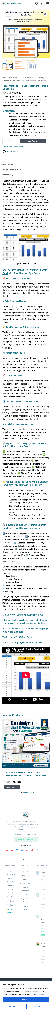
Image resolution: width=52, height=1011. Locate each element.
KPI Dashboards (10, 872)
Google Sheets (10, 891)
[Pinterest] (32, 850)
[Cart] (42, 3)
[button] (45, 14)
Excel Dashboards (10, 880)
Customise (13, 1006)
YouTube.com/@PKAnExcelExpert (17, 637)
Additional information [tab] (12, 169)
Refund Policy (25, 895)
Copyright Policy (25, 900)
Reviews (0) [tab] (7, 174)
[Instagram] (27, 850)
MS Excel (13, 77)
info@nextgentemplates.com (27, 834)
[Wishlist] (36, 3)
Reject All (37, 1006)
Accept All (26, 1000)
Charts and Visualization (29, 77)
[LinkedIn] (17, 850)
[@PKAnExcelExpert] (7, 850)
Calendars (10, 897)
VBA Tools (10, 905)
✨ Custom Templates (10, 910)
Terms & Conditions (25, 889)
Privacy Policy (25, 883)
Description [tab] (7, 164)
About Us (25, 871)
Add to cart (33, 141)
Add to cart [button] (12, 787)
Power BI (10, 886)
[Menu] (47, 3)
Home (4, 77)
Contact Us (25, 875)
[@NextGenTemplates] (12, 850)
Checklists (10, 901)
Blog (25, 879)
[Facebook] (22, 850)
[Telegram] (37, 850)
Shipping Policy (25, 907)
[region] (26, 996)
